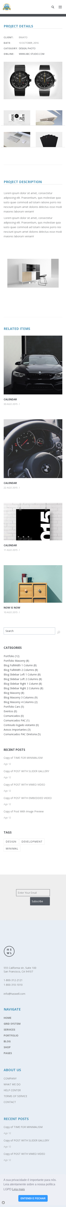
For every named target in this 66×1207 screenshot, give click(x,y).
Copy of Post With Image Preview (24, 811)
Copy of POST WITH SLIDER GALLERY (26, 771)
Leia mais (18, 1189)
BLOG (7, 1041)
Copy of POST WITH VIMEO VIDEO (24, 784)
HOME (7, 1018)
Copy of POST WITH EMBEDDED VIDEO (28, 798)
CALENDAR (10, 399)
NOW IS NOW (12, 607)
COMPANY (10, 1078)
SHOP (7, 1047)
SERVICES (9, 1029)
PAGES (8, 1053)
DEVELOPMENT (32, 841)
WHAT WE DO (12, 1084)
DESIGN (23, 48)
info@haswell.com (14, 993)
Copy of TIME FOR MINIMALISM (23, 757)
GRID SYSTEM (12, 1023)
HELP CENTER (12, 1090)
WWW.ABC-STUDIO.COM (31, 54)
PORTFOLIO (11, 1035)
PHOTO (32, 48)
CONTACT (10, 1102)
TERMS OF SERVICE (15, 1096)
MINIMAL (12, 848)
